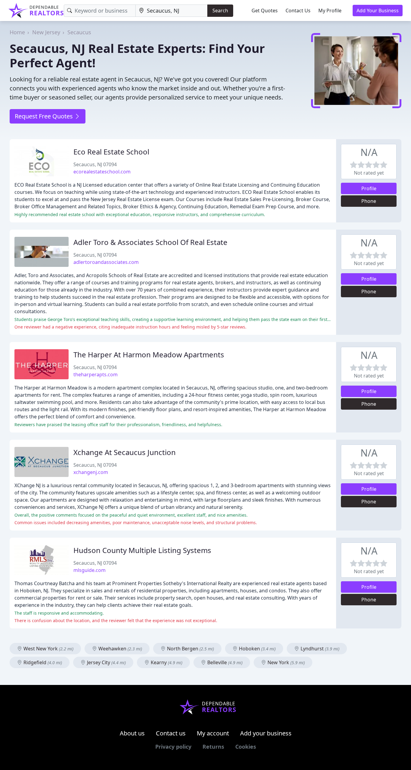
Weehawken (119, 648)
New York (285, 662)
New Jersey (46, 32)
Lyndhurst (319, 648)
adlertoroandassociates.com (106, 262)
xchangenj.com (90, 472)
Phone (368, 201)
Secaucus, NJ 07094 (95, 164)
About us (132, 733)
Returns (213, 746)
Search (220, 10)
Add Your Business (378, 10)
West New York (47, 648)
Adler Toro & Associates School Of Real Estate (150, 242)
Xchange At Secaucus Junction (124, 452)
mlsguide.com (89, 570)
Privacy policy (173, 746)
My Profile (329, 10)
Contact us (171, 733)
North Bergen (190, 648)
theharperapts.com (95, 374)
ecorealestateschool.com (102, 171)
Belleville (224, 662)
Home (17, 32)
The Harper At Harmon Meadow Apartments (148, 354)
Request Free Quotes (44, 116)
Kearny (166, 662)
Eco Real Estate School (111, 152)
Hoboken (257, 648)
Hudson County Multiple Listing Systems (142, 550)
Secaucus (79, 32)
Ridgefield (42, 662)
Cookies (245, 746)
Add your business (266, 733)
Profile (368, 188)
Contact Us (298, 10)
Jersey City (106, 662)
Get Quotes (265, 10)
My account (213, 733)
